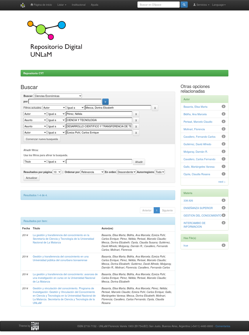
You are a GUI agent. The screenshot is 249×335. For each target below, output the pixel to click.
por (26, 101)
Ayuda (94, 4)
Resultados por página (38, 172)
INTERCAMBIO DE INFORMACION (194, 224)
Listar (61, 4)
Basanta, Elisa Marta (195, 106)
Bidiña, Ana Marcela (195, 114)
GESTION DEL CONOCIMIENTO (202, 215)
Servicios (202, 4)
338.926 (188, 200)
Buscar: (28, 96)
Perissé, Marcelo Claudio (198, 121)
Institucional (78, 4)
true (186, 245)
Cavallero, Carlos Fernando (199, 159)
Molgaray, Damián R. (196, 151)
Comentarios (222, 326)
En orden (110, 172)
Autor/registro (145, 172)
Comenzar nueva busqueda (42, 139)
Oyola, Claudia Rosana (197, 174)
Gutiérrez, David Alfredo (197, 144)
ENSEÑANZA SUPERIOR (198, 208)
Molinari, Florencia (194, 129)
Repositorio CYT (33, 73)
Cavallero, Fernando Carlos (199, 136)
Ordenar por (72, 172)
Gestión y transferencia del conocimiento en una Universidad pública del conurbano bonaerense (61, 258)
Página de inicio (42, 4)
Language (218, 4)
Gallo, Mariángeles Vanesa (199, 166)
